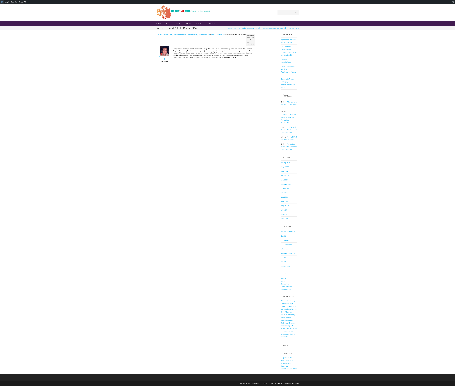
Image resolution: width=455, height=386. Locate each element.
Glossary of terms (287, 360)
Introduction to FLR (288, 253)
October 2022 (285, 188)
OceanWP (22, 2)
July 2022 (284, 193)
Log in (283, 281)
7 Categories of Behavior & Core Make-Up (289, 105)
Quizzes (283, 257)
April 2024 (284, 171)
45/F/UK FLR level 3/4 (218, 35)
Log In (7, 2)
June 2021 (284, 214)
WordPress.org (286, 289)
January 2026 (285, 163)
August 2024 (285, 167)
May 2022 (284, 197)
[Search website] (221, 23)
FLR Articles (285, 240)
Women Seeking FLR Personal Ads (199, 35)
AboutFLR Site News (288, 232)
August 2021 (285, 206)
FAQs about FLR (286, 358)
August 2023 (285, 175)
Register (14, 2)
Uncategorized (286, 266)
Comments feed (286, 287)
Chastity (284, 236)
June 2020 (284, 218)
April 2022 (284, 201)
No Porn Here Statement (274, 383)
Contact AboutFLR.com (289, 369)
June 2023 (284, 180)
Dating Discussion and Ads (178, 35)
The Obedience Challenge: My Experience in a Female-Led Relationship (288, 117)
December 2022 (286, 184)
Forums (165, 35)
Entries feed (285, 284)
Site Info (284, 262)
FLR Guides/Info (286, 245)
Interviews (284, 249)
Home (160, 35)
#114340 (251, 44)
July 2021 (284, 210)
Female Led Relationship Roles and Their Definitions (289, 130)
